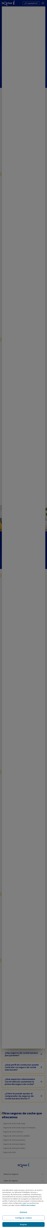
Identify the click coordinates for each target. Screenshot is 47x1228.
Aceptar (23, 1224)
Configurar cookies (23, 1218)
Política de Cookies (28, 1205)
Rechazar (23, 1212)
